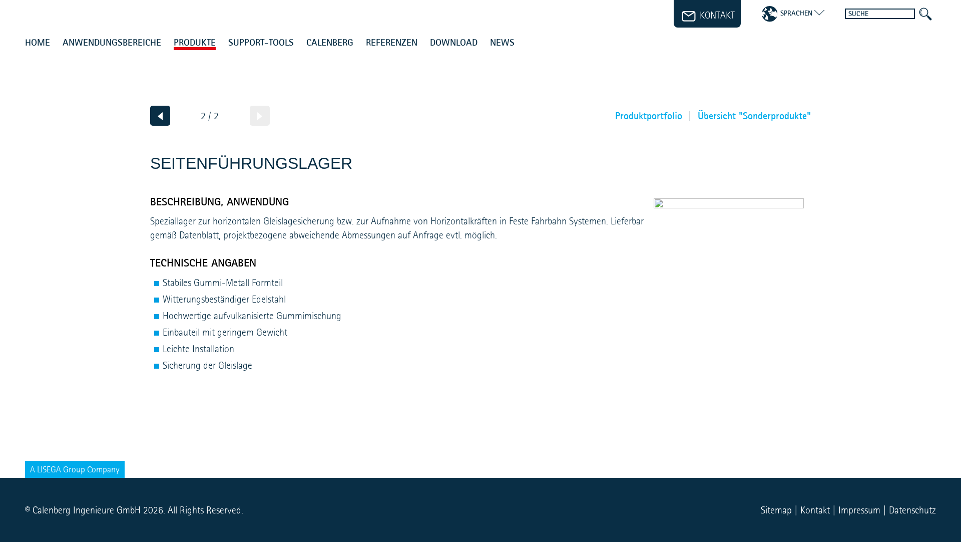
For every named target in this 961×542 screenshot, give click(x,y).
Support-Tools (261, 43)
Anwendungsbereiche (112, 43)
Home (37, 43)
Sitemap (776, 510)
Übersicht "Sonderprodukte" (754, 115)
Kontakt (815, 510)
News (502, 43)
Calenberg (329, 43)
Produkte (195, 43)
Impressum (859, 510)
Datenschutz (912, 510)
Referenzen (391, 43)
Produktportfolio (648, 115)
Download (453, 43)
